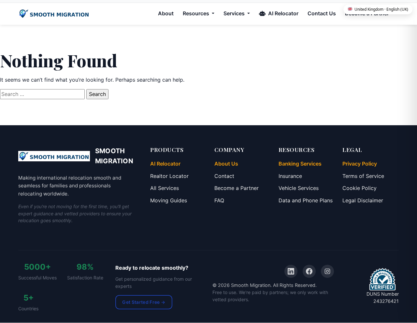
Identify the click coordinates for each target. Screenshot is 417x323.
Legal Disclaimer (362, 200)
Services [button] (234, 13)
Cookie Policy (359, 188)
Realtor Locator (169, 176)
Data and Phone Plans (306, 200)
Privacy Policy (359, 163)
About (166, 13)
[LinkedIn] (290, 271)
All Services (164, 188)
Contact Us (322, 13)
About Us (226, 163)
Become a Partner (236, 188)
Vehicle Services (299, 188)
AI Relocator (282, 13)
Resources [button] (196, 13)
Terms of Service (363, 176)
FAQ (219, 200)
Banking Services (300, 163)
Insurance (290, 176)
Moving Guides (168, 200)
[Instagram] (327, 271)
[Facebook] (309, 271)
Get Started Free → (143, 302)
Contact (224, 176)
